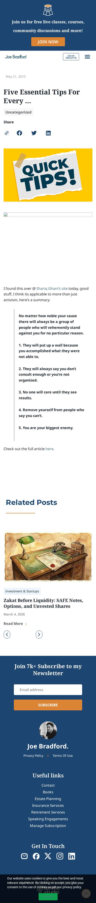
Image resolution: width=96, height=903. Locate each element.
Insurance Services (48, 805)
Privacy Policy (33, 755)
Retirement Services (48, 812)
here (49, 448)
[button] (87, 56)
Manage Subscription (48, 825)
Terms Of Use (63, 755)
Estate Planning (48, 798)
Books (48, 792)
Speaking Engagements (48, 818)
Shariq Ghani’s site (52, 288)
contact (48, 785)
